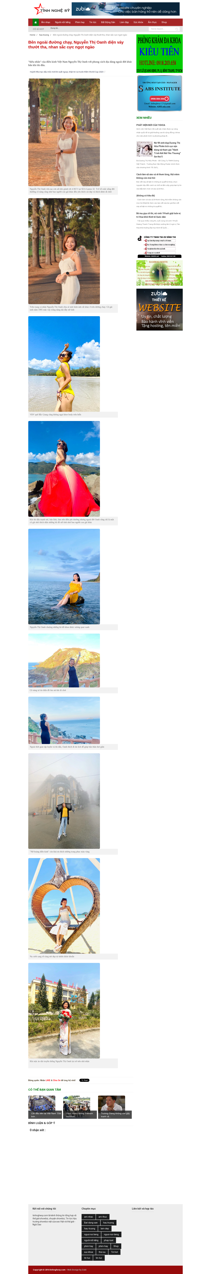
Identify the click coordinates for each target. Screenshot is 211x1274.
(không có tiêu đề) (145, 195)
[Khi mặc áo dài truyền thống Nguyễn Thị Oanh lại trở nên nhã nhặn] (73, 1010)
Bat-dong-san (91, 1222)
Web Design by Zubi (77, 1270)
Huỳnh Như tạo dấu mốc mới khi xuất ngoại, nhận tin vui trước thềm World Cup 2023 (67, 72)
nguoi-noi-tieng (111, 1234)
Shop (164, 22)
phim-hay (103, 1246)
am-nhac (88, 1217)
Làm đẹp (124, 22)
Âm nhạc (45, 22)
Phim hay (79, 22)
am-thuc (103, 1217)
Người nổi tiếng (62, 22)
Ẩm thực (152, 22)
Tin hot (114, 1252)
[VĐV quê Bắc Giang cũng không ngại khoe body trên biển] (73, 364)
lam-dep (105, 1228)
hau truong (108, 1222)
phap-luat (108, 1240)
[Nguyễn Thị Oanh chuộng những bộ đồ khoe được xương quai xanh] (73, 576)
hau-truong (89, 1228)
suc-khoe (88, 1252)
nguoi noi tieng (91, 1234)
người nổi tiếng (91, 1240)
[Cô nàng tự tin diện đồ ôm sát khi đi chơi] (73, 660)
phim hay (88, 1246)
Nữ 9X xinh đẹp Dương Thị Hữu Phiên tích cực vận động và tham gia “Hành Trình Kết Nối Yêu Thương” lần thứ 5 (167, 150)
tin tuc (87, 1258)
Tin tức (92, 22)
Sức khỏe (138, 22)
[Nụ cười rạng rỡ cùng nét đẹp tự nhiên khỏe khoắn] (73, 906)
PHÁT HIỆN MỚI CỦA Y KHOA (150, 125)
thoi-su (102, 1252)
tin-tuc (99, 1258)
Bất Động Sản (108, 22)
